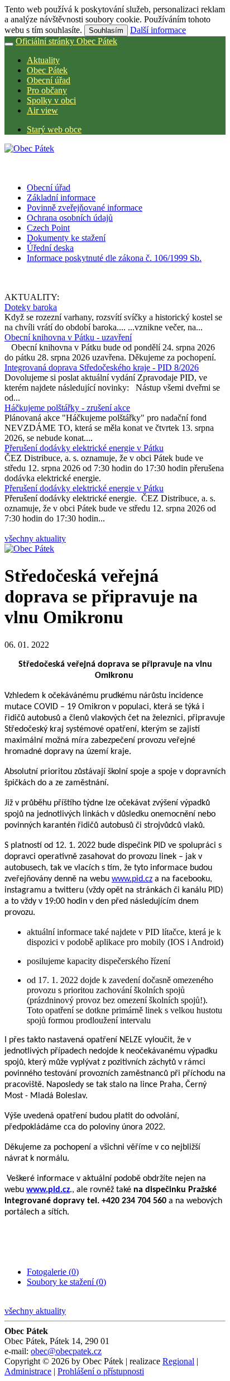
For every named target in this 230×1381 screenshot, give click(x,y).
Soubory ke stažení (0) (66, 1282)
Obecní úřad (48, 80)
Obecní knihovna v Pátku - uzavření (68, 337)
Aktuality (43, 60)
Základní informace (61, 197)
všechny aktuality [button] (35, 538)
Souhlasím (106, 30)
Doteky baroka (30, 307)
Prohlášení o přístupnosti (101, 1371)
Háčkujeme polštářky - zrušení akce (67, 407)
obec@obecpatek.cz (66, 1351)
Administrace (27, 1371)
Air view (42, 110)
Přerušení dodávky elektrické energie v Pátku (84, 448)
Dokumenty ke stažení (66, 238)
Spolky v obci (51, 100)
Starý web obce (54, 129)
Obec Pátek (47, 70)
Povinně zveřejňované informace (84, 207)
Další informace (158, 30)
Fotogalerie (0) (53, 1271)
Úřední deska (50, 248)
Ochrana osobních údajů (70, 217)
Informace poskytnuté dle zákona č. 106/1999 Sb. (114, 258)
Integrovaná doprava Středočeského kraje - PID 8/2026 (101, 367)
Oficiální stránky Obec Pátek (66, 41)
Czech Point (48, 227)
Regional (178, 1361)
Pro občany (47, 90)
